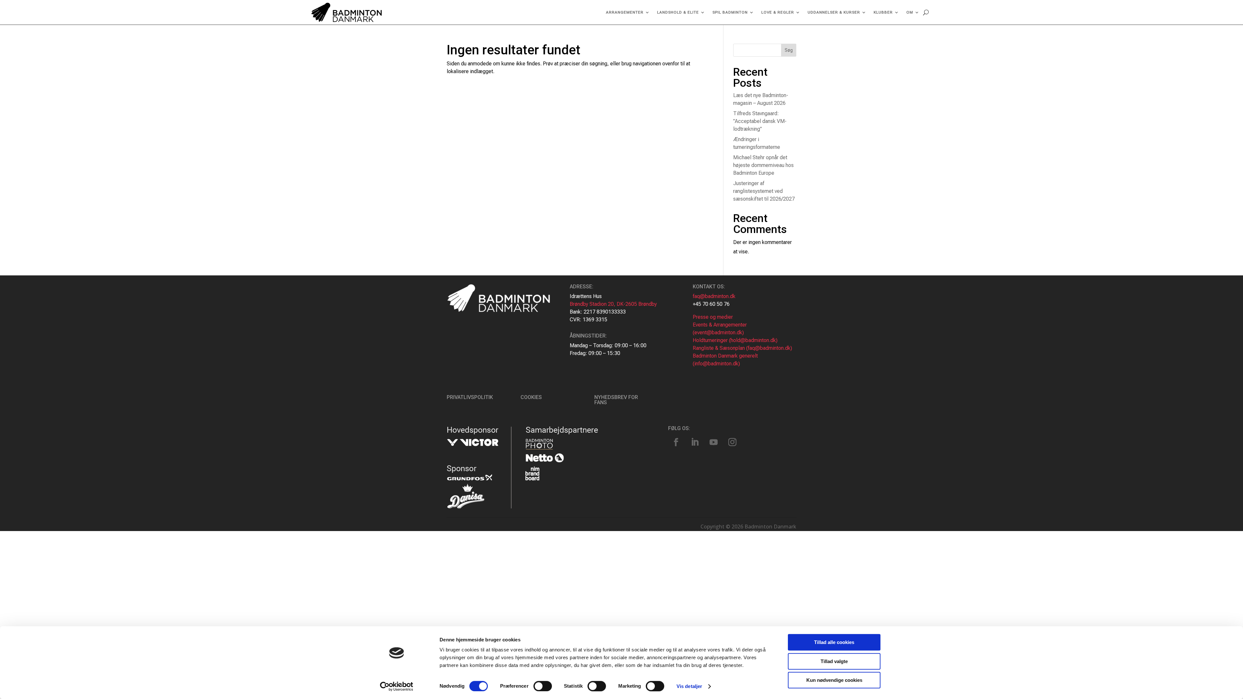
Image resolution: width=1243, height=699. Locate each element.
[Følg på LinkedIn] (695, 442)
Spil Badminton (730, 12)
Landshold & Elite (678, 12)
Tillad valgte (834, 661)
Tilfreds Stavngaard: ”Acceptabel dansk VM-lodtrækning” (760, 121)
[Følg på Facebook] (676, 442)
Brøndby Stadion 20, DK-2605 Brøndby (613, 304)
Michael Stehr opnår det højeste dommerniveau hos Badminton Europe (763, 165)
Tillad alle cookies (834, 642)
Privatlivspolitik (470, 397)
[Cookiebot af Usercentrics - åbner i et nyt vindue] (396, 686)
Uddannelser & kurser (834, 12)
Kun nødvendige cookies (834, 680)
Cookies (531, 397)
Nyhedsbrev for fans (616, 399)
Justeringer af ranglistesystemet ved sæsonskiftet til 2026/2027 (764, 191)
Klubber (883, 12)
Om (909, 12)
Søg (789, 50)
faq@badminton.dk (714, 296)
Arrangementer (625, 12)
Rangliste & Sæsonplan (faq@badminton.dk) (742, 348)
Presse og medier (713, 317)
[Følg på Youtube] (714, 442)
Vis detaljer (689, 686)
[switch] (542, 686)
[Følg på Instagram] (732, 442)
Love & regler (777, 12)
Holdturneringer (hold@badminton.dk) (735, 340)
